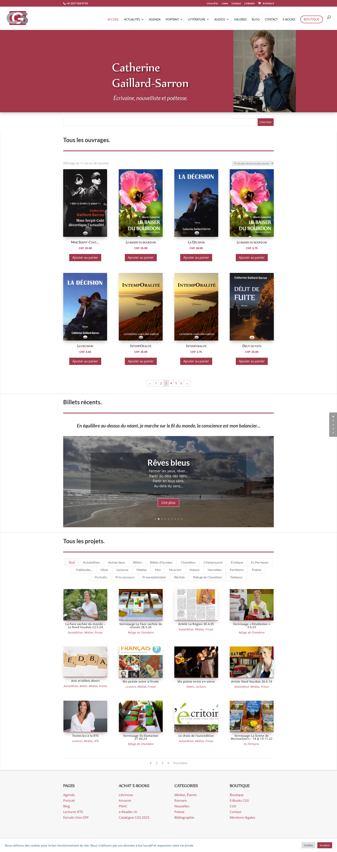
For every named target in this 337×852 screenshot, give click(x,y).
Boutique (311, 19)
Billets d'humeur (161, 562)
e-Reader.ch (128, 812)
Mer (158, 570)
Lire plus (168, 502)
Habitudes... (84, 570)
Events (190, 687)
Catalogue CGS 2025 (134, 817)
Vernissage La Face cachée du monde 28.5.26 (140, 625)
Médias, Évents (185, 795)
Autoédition (91, 562)
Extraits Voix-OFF (76, 817)
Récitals (179, 577)
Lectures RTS (73, 812)
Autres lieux (116, 562)
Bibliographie (184, 817)
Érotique (237, 562)
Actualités (132, 19)
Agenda (155, 19)
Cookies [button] (308, 845)
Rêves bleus (168, 462)
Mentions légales (242, 817)
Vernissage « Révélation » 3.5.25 (251, 625)
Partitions (237, 570)
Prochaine (180, 763)
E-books (289, 19)
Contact (236, 3)
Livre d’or (212, 3)
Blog (256, 19)
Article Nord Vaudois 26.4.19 (251, 681)
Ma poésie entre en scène (196, 681)
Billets (137, 562)
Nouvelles (215, 570)
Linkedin (249, 3)
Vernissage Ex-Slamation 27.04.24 (140, 737)
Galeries (240, 19)
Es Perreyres (260, 562)
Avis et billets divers (85, 681)
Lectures (122, 570)
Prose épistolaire (154, 577)
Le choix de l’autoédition (196, 736)
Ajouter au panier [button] (85, 257)
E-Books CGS (239, 800)
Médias (142, 570)
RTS (96, 741)
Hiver (104, 570)
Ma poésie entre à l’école (141, 681)
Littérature (196, 19)
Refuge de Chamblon (207, 577)
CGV (233, 806)
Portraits (101, 577)
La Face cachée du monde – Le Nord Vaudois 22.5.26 (85, 625)
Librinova (126, 795)
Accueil (113, 19)
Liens (225, 3)
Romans (180, 800)
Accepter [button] (325, 845)
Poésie (256, 570)
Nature (194, 570)
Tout (72, 562)
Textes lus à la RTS (85, 736)
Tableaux (236, 577)
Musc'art (175, 570)
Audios (219, 19)
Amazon (125, 800)
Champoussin (213, 562)
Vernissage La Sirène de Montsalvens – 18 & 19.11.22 (251, 737)
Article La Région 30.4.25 (196, 624)
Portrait (172, 19)
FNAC (123, 806)
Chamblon (188, 562)
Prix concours (124, 577)
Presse (99, 632)
